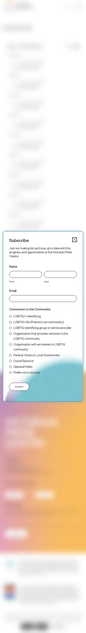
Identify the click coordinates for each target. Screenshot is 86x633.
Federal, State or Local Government (37, 355)
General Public (23, 366)
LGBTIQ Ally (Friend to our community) (39, 322)
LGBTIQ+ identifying (27, 316)
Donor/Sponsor (24, 361)
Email (12, 290)
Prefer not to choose (27, 372)
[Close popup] (74, 240)
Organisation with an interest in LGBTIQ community (39, 346)
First (11, 281)
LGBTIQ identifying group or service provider (42, 327)
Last (46, 281)
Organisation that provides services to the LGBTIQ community (41, 335)
